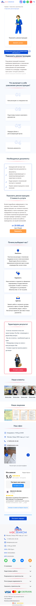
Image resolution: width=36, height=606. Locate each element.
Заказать (18, 231)
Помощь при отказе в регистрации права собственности (16, 52)
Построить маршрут (18, 518)
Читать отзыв (8, 397)
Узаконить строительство (12, 586)
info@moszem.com (12, 445)
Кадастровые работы (10, 571)
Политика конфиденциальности (12, 600)
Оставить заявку (18, 370)
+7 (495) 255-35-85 (12, 441)
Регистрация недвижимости (13, 581)
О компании (8, 566)
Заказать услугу (18, 42)
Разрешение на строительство (13, 576)
